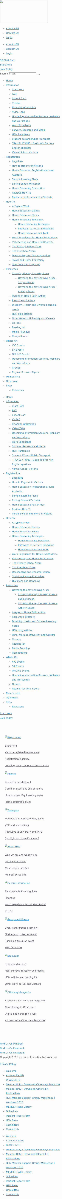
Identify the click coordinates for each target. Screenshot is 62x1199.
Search (4, 73)
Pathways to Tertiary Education (36, 228)
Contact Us (12, 32)
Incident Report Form (18, 1115)
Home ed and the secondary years (24, 818)
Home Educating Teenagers (27, 219)
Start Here (18, 89)
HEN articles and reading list (21, 977)
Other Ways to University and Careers (33, 318)
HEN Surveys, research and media (24, 970)
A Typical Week (20, 206)
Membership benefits (17, 868)
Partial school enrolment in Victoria (32, 197)
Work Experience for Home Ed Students (34, 237)
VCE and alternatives (17, 825)
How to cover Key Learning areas (24, 795)
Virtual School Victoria (25, 152)
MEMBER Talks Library (19, 1106)
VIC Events (18, 345)
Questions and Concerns (26, 264)
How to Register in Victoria (27, 165)
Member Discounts (15, 874)
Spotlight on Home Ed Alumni (22, 838)
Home (9, 80)
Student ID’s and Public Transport (31, 138)
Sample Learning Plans (25, 179)
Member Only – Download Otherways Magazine (33, 1084)
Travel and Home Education (28, 259)
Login (9, 37)
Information (12, 84)
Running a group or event (19, 940)
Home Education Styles (25, 215)
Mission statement (15, 861)
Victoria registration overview (22, 752)
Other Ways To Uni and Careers (23, 983)
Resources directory (23, 300)
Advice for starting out (18, 782)
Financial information (24, 107)
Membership (13, 376)
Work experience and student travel (25, 904)
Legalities (17, 161)
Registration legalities (17, 758)
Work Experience (21, 125)
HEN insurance (13, 947)
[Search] (38, 74)
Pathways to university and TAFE (23, 831)
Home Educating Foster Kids (28, 188)
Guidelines (12, 1111)
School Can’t (19, 98)
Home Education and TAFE (33, 233)
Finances (10, 897)
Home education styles (18, 801)
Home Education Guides (26, 210)
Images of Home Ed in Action (28, 295)
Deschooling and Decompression (31, 255)
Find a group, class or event (21, 934)
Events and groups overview (21, 927)
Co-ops (16, 322)
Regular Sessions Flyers (25, 372)
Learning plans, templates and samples (27, 765)
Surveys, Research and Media (28, 129)
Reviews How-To (21, 192)
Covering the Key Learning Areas (30, 273)
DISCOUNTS (13, 1079)
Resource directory (16, 964)
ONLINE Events (20, 354)
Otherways (12, 381)
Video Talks (18, 111)
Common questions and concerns (24, 788)
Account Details (15, 1075)
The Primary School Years (26, 246)
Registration (13, 156)
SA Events (18, 349)
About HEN (12, 28)
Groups (16, 367)
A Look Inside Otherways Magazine (25, 1020)
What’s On (11, 340)
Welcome (11, 1070)
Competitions (19, 336)
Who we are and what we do (21, 854)
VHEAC (16, 102)
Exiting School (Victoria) (26, 183)
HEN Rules (12, 1120)
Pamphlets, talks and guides (21, 891)
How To (10, 201)
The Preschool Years (23, 250)
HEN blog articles (22, 313)
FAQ (14, 93)
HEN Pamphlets (21, 134)
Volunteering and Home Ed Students (32, 241)
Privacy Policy (8, 1063)
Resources (12, 268)
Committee (12, 1124)
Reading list (18, 327)
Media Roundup (21, 331)
